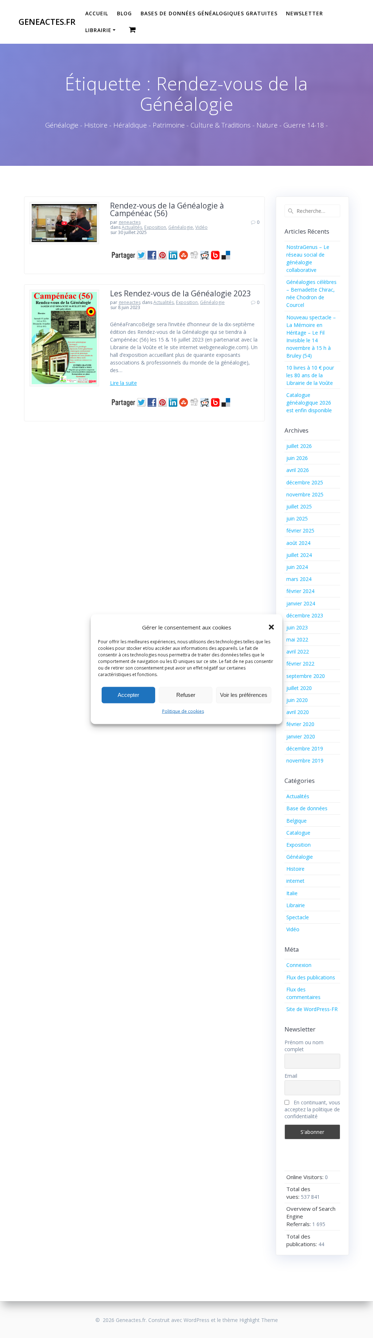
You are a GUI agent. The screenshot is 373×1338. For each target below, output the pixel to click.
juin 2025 (297, 518)
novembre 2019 (304, 760)
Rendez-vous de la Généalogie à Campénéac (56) (167, 209)
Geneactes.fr (47, 22)
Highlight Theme (258, 1319)
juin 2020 (297, 700)
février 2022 (300, 663)
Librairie (98, 30)
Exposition (155, 227)
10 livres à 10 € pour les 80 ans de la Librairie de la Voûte (310, 375)
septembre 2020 (305, 675)
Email (290, 1075)
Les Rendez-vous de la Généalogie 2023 (180, 293)
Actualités (132, 227)
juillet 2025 (299, 506)
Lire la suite (123, 382)
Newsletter (304, 13)
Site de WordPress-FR (312, 1009)
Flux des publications (310, 977)
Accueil (96, 13)
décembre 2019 (304, 748)
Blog (124, 13)
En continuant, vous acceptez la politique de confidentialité (312, 1109)
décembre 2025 (304, 482)
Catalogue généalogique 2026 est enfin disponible (309, 402)
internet (295, 880)
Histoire (295, 868)
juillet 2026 (299, 445)
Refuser (185, 695)
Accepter (128, 695)
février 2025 (300, 530)
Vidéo (201, 227)
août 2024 (298, 542)
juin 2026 (297, 458)
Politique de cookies (183, 711)
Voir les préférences (243, 695)
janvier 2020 (300, 736)
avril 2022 (297, 651)
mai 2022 (297, 639)
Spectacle (297, 917)
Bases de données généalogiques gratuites (209, 13)
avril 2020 (297, 712)
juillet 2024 (299, 554)
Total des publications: (302, 1240)
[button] (271, 627)
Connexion (298, 964)
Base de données (306, 808)
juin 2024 (297, 566)
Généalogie (180, 227)
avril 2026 (297, 470)
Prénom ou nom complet (303, 1046)
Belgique (296, 820)
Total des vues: (298, 1192)
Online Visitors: (305, 1177)
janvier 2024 (300, 603)
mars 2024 (298, 579)
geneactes (129, 222)
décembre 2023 (304, 615)
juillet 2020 (299, 687)
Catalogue (298, 832)
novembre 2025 (304, 494)
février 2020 (300, 724)
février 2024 (300, 591)
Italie (292, 893)
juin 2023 (297, 627)
